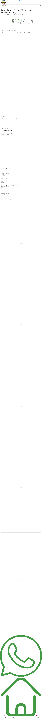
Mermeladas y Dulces (12, 7)
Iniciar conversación (5, 138)
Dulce (18, 7)
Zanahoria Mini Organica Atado (12, 185)
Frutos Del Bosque (10, 30)
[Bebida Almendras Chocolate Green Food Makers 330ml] (3, 194)
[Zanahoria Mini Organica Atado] (3, 187)
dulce (5, 30)
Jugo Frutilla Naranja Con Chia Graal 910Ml (15, 172)
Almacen (5, 7)
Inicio (2, 7)
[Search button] (40, 6)
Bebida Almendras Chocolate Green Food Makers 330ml (17, 192)
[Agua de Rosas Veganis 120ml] (3, 181)
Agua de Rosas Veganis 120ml (12, 178)
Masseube (16, 30)
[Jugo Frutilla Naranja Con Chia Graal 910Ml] (3, 174)
